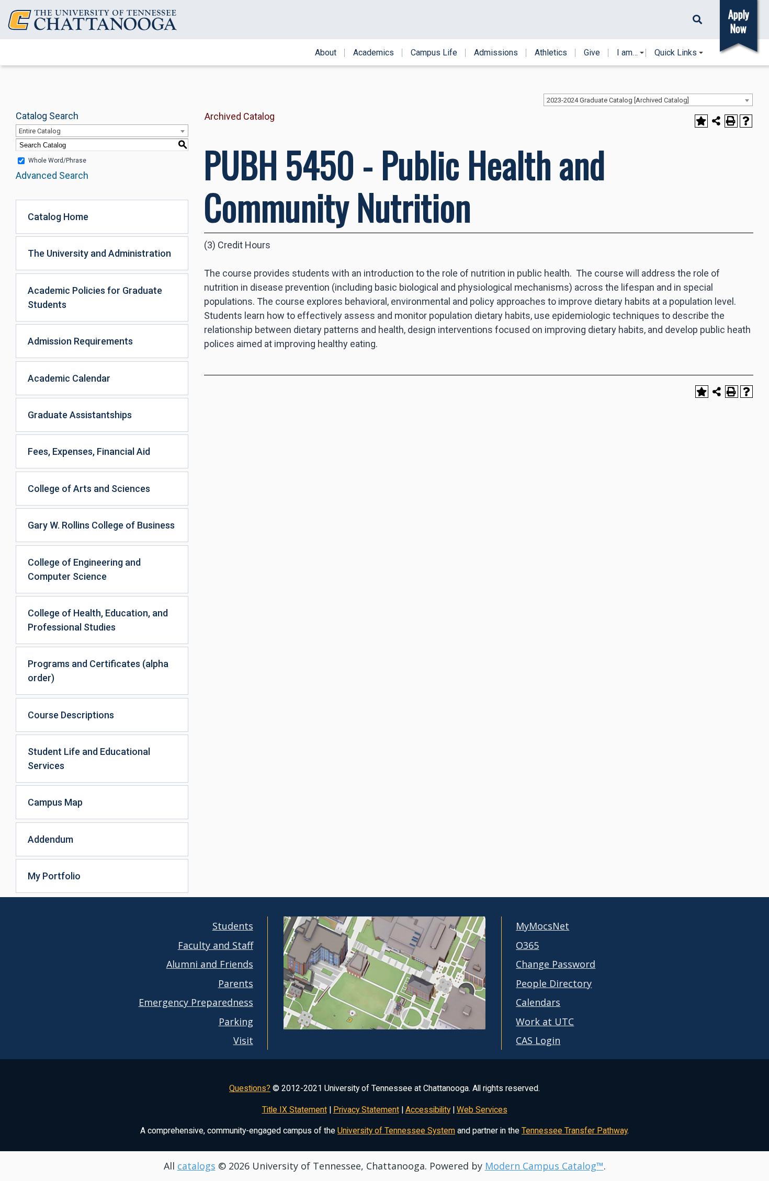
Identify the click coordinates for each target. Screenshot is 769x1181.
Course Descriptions (71, 714)
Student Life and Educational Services (89, 758)
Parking (236, 1021)
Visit (243, 1040)
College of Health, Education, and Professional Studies (98, 620)
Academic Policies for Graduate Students (95, 297)
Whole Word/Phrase (57, 160)
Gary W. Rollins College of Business (101, 525)
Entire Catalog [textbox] (40, 131)
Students (232, 926)
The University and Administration (99, 253)
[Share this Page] (716, 121)
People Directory (554, 983)
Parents (235, 983)
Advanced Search (52, 175)
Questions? (249, 1088)
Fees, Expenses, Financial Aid (89, 451)
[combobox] (648, 100)
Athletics (551, 53)
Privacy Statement (366, 1110)
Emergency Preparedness (196, 1002)
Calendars (538, 1002)
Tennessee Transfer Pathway (574, 1131)
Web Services (482, 1110)
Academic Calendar (69, 378)
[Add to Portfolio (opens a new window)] (701, 121)
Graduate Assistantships (80, 414)
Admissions (496, 53)
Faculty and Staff (215, 945)
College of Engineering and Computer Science (84, 569)
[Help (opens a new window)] (746, 121)
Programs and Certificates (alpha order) (98, 670)
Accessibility (427, 1110)
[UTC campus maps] (385, 1006)
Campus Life (434, 53)
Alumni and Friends (209, 964)
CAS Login (538, 1040)
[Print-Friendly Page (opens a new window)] (731, 121)
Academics (373, 53)
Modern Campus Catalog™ (544, 1166)
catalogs (196, 1166)
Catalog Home (58, 216)
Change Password (555, 964)
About (325, 53)
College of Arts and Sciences (89, 488)
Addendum (50, 839)
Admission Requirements (80, 341)
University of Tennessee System (396, 1131)
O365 (527, 945)
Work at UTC (545, 1021)
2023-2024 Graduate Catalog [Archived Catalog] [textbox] (618, 100)
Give (592, 53)
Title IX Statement (294, 1110)
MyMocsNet (542, 926)
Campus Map (55, 802)
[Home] (92, 20)
